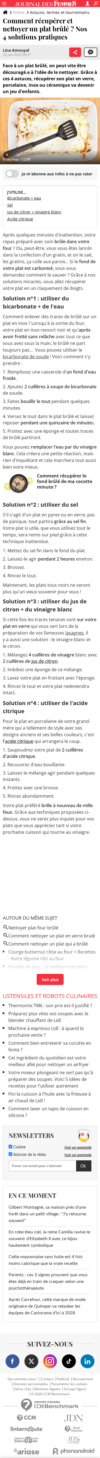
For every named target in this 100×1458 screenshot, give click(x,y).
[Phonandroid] (73, 1451)
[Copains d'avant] (26, 1440)
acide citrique (19, 741)
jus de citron (44, 661)
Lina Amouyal (16, 50)
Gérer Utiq (22, 1389)
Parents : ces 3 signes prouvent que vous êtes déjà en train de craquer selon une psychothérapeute (48, 1281)
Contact (47, 1379)
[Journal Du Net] (73, 1418)
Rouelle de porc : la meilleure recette (46, 967)
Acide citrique (20, 219)
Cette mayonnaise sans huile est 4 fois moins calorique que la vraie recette (45, 1260)
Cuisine (19, 1147)
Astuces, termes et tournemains (59, 12)
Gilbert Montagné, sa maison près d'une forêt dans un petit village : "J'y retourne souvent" (47, 1214)
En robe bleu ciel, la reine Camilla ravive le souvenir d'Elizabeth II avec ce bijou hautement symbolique (49, 1239)
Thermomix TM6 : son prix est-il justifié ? (50, 1005)
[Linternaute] (26, 1429)
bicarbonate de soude (26, 357)
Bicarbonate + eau (24, 198)
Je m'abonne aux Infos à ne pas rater (57, 173)
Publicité (62, 1379)
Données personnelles (30, 1384)
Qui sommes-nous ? (23, 1379)
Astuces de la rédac (29, 1155)
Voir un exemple (77, 1147)
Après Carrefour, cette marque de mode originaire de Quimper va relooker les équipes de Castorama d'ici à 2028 (47, 1306)
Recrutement (83, 1379)
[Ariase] (26, 1451)
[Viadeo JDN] (73, 1440)
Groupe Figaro (75, 1389)
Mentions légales (47, 1389)
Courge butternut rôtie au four (40, 952)
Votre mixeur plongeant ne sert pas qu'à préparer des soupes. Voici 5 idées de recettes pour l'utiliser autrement (50, 1079)
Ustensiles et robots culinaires (50, 996)
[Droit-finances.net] (73, 1429)
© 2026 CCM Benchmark (50, 1394)
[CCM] (26, 1418)
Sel (10, 205)
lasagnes (74, 633)
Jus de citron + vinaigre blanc (34, 212)
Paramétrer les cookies (69, 1384)
